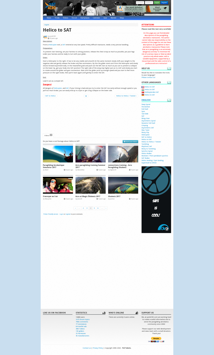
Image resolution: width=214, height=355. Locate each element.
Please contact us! (148, 77)
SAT (63, 45)
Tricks (57, 18)
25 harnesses (81, 333)
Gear (105, 18)
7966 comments (82, 322)
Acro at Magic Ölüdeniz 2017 (87, 196)
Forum (74, 18)
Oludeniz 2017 (114, 196)
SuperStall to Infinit (149, 163)
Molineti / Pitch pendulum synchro (155, 156)
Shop (122, 18)
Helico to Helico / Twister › (126, 96)
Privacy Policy (98, 348)
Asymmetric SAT (148, 128)
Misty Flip (145, 132)
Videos (65, 18)
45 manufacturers (82, 336)
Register (164, 2)
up (86, 96)
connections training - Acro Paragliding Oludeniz (120, 166)
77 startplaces (81, 324)
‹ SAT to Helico (50, 96)
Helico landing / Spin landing (153, 160)
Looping (145, 125)
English (146, 100)
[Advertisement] (90, 115)
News (49, 18)
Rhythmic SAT (147, 146)
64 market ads (81, 326)
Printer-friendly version (50, 214)
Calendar (96, 18)
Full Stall (145, 109)
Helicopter (53, 45)
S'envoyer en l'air (50, 196)
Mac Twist (145, 130)
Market (113, 18)
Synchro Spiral (147, 151)
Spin (143, 111)
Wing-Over (146, 118)
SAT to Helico (147, 137)
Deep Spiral (146, 104)
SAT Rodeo (146, 158)
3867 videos (80, 329)
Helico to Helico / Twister (151, 142)
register (68, 214)
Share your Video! (131, 141)
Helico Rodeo (147, 153)
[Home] (50, 6)
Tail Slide (145, 114)
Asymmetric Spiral (148, 121)
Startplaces (84, 18)
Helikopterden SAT (151, 92)
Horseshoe (146, 107)
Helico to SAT (149, 87)
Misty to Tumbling (149, 149)
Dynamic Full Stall (148, 123)
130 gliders (80, 331)
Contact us (87, 348)
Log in (157, 2)
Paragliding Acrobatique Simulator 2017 (53, 166)
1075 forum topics (83, 319)
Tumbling (145, 144)
